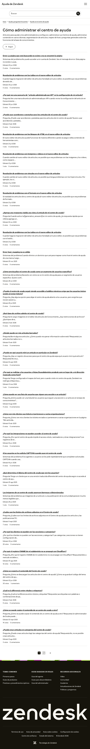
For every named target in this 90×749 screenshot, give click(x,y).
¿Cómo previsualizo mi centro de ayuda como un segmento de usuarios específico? (37, 272)
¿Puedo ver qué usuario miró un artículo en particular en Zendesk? (30, 353)
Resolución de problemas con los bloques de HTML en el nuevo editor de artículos (36, 134)
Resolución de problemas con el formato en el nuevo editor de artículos (32, 193)
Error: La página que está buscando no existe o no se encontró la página (32, 56)
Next (50, 653)
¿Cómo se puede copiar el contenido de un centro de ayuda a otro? (30, 610)
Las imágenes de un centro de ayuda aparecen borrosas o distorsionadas (33, 492)
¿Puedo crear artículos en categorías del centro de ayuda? (27, 630)
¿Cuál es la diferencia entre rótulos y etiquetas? (22, 590)
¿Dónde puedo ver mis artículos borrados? (20, 333)
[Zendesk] (45, 712)
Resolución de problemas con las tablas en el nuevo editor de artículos (32, 75)
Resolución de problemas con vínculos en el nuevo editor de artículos (31, 173)
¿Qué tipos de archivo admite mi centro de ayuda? (23, 313)
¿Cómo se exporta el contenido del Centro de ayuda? (25, 571)
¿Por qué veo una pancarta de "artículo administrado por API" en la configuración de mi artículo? (43, 95)
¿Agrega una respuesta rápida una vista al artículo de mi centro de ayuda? (33, 213)
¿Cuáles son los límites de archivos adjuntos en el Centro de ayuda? (31, 512)
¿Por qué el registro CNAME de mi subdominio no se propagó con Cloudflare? (34, 551)
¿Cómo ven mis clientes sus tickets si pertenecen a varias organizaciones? (34, 414)
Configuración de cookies (69, 732)
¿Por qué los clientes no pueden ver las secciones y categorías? (29, 532)
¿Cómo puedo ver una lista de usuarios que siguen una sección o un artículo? (34, 394)
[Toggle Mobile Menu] (85, 4)
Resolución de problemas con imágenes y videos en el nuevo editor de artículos (36, 154)
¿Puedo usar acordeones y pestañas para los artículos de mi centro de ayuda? (35, 115)
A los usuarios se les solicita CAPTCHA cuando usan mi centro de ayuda (32, 453)
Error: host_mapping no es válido (16, 252)
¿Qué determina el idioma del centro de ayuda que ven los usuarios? (31, 473)
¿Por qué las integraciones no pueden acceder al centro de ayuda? (30, 434)
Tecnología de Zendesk (48, 743)
